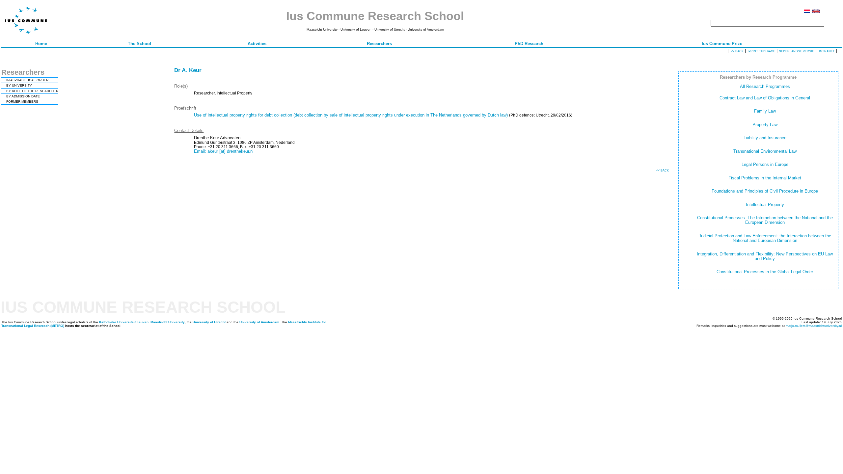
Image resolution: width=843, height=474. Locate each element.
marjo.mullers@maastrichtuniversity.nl (814, 326)
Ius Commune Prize (722, 43)
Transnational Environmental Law (765, 151)
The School (139, 43)
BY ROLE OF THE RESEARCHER (32, 91)
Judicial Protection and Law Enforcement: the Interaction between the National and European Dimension (765, 238)
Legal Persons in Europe (765, 164)
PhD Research (529, 43)
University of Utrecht (209, 322)
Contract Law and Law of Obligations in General (765, 97)
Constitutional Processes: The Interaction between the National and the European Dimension (765, 220)
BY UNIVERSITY (19, 85)
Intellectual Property (765, 204)
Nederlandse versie (796, 51)
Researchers (379, 43)
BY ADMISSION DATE (23, 96)
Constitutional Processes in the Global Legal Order (765, 271)
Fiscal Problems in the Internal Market (764, 177)
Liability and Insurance (765, 137)
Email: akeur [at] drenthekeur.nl (224, 151)
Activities (257, 43)
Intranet (827, 51)
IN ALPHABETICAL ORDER (27, 80)
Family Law (765, 111)
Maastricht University (167, 322)
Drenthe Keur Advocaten (217, 137)
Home (41, 43)
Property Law (764, 124)
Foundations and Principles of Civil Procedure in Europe (765, 191)
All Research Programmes (765, 86)
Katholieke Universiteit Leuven (124, 322)
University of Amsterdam (259, 322)
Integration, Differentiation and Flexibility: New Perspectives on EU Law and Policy (765, 256)
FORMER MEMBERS (22, 101)
